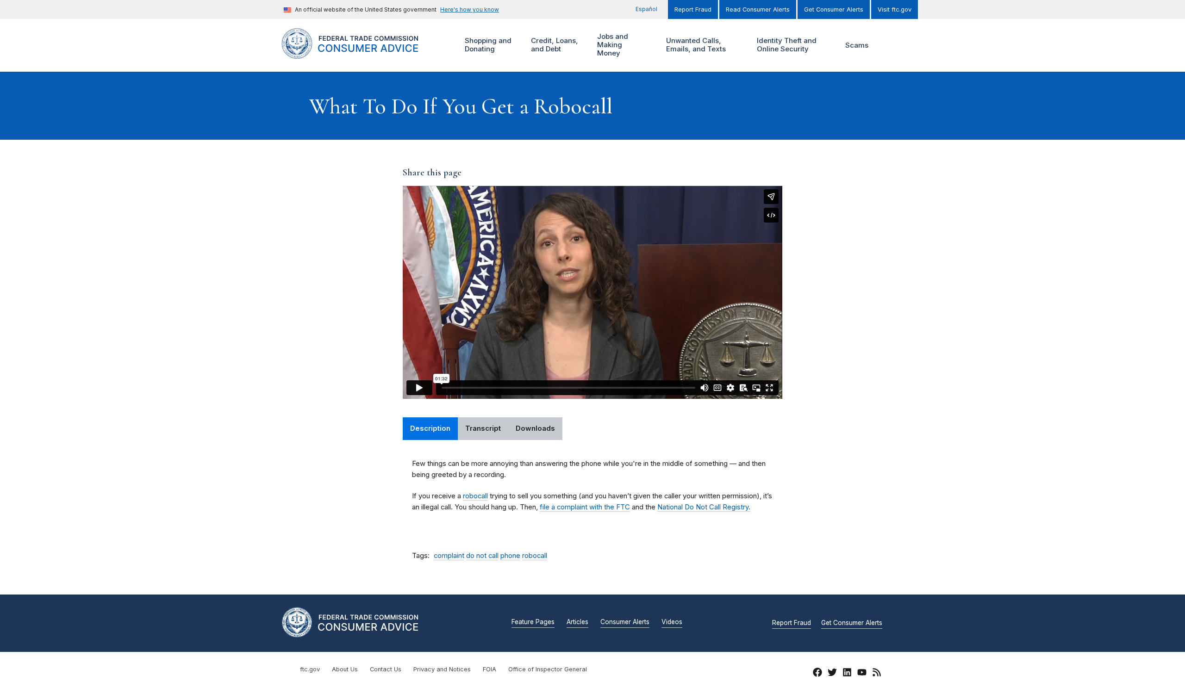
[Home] (361, 53)
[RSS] (876, 673)
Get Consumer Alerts (833, 9)
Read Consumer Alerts (758, 9)
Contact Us (385, 669)
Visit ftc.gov (894, 9)
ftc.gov (310, 669)
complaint (449, 555)
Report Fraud (692, 9)
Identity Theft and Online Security (786, 44)
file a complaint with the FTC (585, 507)
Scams (856, 45)
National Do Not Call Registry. (703, 507)
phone (510, 555)
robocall (475, 496)
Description (430, 428)
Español (646, 9)
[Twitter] (832, 673)
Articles (577, 622)
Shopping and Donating (486, 44)
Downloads (535, 428)
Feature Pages (533, 622)
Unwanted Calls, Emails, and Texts (695, 44)
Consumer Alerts (624, 622)
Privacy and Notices (442, 669)
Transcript (483, 428)
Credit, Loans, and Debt (553, 44)
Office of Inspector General (547, 669)
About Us (345, 669)
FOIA (489, 669)
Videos (671, 622)
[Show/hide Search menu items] (890, 45)
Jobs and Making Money (611, 44)
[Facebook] (817, 673)
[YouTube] (862, 673)
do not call (482, 555)
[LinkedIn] (847, 673)
